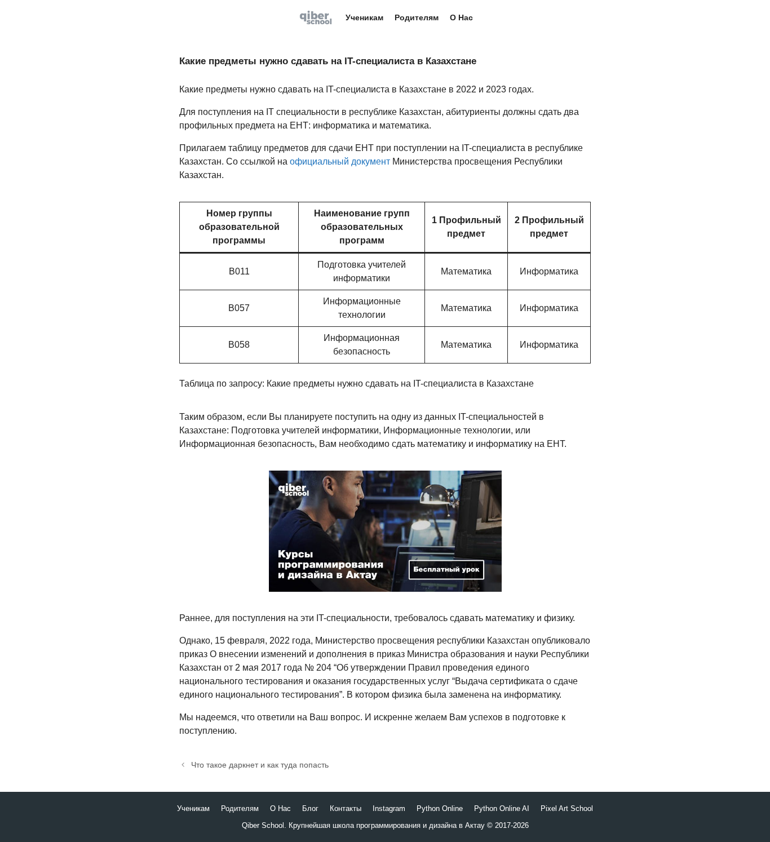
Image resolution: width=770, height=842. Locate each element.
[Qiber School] (318, 17)
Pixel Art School (567, 808)
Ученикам (364, 17)
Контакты (345, 808)
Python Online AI (501, 808)
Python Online (440, 808)
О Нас (461, 17)
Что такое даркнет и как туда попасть (260, 765)
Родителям (417, 17)
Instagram (389, 808)
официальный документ (340, 161)
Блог (310, 808)
